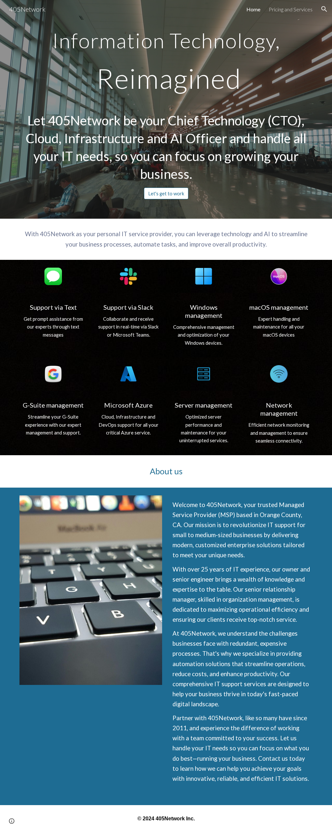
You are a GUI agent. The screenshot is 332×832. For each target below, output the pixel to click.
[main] (166, 103)
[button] (324, 9)
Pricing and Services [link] (291, 9)
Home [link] (253, 9)
